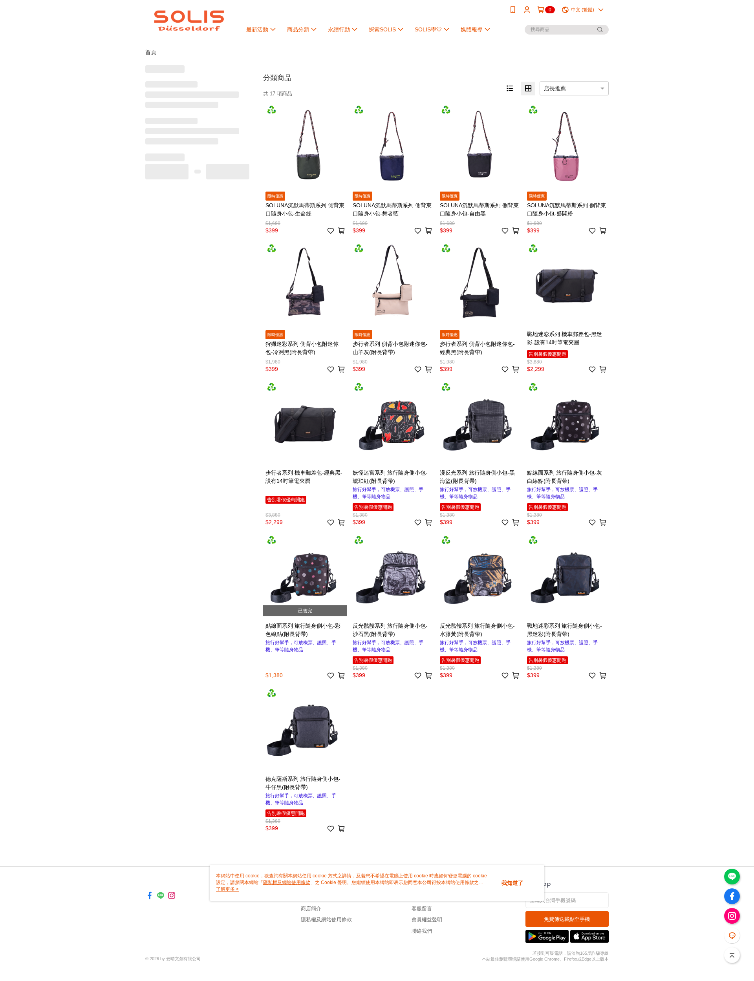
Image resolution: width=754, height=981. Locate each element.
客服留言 (422, 909)
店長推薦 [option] (555, 88)
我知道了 (512, 883)
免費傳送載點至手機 (567, 919)
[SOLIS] (188, 20)
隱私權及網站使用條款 (326, 920)
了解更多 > (227, 889)
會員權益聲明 (427, 920)
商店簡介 (311, 909)
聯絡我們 (422, 931)
